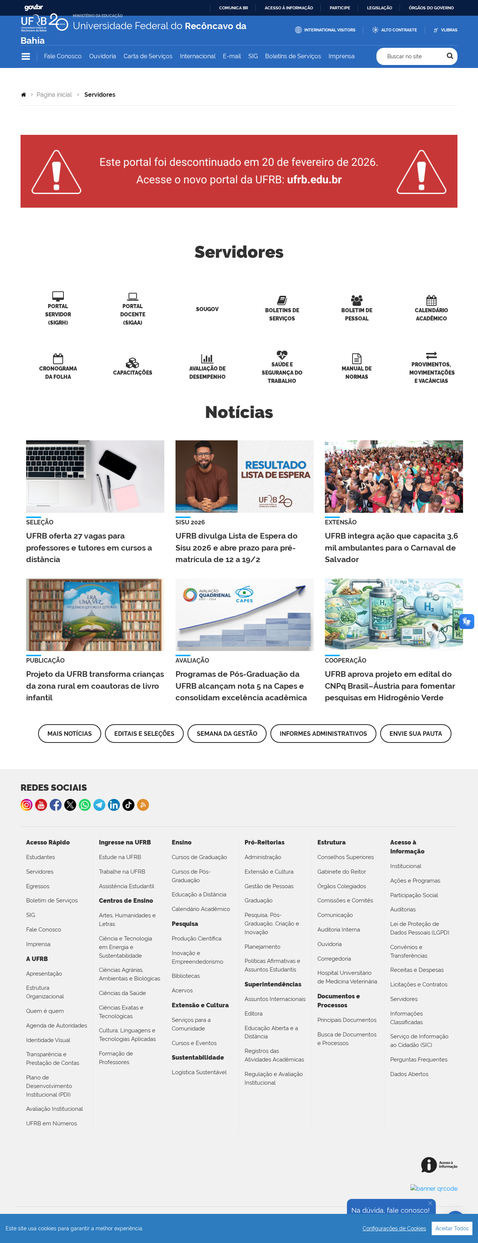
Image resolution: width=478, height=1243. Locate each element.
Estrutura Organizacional (45, 992)
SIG (253, 56)
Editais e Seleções (144, 733)
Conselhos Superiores (345, 857)
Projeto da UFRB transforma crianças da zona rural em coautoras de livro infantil (95, 685)
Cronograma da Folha (58, 372)
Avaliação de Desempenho (207, 372)
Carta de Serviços (148, 56)
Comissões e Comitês (345, 900)
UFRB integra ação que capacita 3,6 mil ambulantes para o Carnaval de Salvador (391, 547)
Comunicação (335, 915)
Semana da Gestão (227, 733)
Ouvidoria (102, 56)
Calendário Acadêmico (431, 314)
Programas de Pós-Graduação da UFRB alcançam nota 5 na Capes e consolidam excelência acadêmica (241, 685)
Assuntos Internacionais (275, 999)
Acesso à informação (289, 7)
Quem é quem (45, 1011)
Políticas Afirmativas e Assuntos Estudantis (272, 965)
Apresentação (44, 973)
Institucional (405, 866)
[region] (239, 1228)
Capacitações (132, 372)
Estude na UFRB (120, 857)
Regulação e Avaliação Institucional (274, 1078)
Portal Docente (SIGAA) (132, 314)
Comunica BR (233, 7)
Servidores (39, 871)
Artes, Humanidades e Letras (127, 919)
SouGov (207, 309)
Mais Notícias (69, 733)
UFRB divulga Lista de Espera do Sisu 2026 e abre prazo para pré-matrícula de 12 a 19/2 (237, 547)
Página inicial (54, 94)
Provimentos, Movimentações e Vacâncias (432, 372)
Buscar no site (404, 56)
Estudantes (40, 857)
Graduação (259, 900)
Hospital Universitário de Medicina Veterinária (347, 977)
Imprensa (342, 56)
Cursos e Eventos (194, 1043)
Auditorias (403, 909)
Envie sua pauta (415, 733)
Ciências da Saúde (122, 993)
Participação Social (414, 895)
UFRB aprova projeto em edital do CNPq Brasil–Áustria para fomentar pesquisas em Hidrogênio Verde (390, 685)
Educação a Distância (199, 894)
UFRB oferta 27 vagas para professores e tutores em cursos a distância (89, 547)
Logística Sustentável (199, 1072)
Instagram (26, 805)
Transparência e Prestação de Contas (52, 1058)
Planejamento (262, 946)
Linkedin (114, 805)
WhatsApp (85, 805)
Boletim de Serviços (52, 900)
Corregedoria (334, 958)
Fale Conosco (63, 56)
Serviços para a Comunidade (191, 1024)
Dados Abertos (409, 1074)
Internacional (197, 56)
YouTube (41, 805)
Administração (263, 857)
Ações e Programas (415, 880)
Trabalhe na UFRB (122, 871)
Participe (340, 7)
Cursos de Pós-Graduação (191, 876)
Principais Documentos (346, 1020)
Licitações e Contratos (418, 984)
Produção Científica (196, 938)
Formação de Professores (116, 1058)
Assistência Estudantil (126, 886)
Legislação (379, 7)
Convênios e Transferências (408, 951)
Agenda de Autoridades (56, 1025)
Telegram (99, 805)
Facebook (56, 805)
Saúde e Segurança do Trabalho (282, 372)
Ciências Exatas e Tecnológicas (121, 1012)
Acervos (182, 990)
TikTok (128, 805)
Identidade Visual (48, 1040)
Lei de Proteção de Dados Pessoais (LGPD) (419, 928)
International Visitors (330, 30)
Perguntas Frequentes (418, 1059)
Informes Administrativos (323, 733)
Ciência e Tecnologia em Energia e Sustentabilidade (125, 947)
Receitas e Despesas (417, 970)
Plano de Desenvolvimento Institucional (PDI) (49, 1086)
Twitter (70, 805)
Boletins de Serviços (293, 56)
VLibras (449, 30)
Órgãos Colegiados (341, 886)
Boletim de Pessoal (356, 314)
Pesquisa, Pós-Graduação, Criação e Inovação (272, 924)
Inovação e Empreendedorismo (197, 957)
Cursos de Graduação (199, 857)
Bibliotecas (186, 976)
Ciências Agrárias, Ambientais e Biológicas (129, 974)
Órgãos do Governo (431, 7)
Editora (254, 1013)
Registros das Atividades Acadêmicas (274, 1055)
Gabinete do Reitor (341, 871)
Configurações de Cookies (394, 1228)
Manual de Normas (357, 372)
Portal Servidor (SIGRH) (58, 314)
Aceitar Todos (452, 1228)
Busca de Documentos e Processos (346, 1039)
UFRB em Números (51, 1123)
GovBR (33, 7)
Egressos (37, 886)
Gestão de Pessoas (269, 886)
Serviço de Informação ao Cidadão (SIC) (419, 1040)
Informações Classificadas (406, 1018)
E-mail (232, 56)
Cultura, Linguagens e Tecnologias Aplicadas (127, 1034)
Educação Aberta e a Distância (271, 1032)
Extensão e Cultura (269, 871)
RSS (143, 805)
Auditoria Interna (338, 929)
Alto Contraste (399, 30)
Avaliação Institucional (54, 1109)
